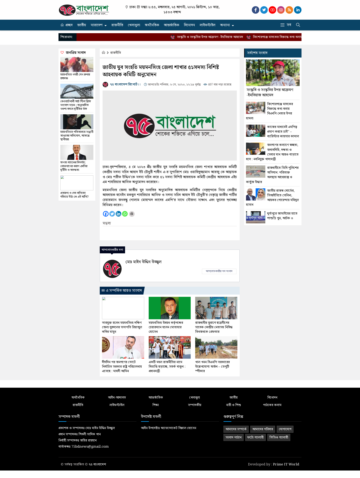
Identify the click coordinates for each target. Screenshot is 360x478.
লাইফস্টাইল (207, 25)
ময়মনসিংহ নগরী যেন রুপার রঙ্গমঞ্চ (75, 76)
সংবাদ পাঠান (234, 437)
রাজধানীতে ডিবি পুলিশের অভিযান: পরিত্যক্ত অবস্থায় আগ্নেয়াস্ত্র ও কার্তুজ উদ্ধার (272, 174)
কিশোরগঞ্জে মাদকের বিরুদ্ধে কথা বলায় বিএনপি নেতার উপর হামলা (285, 37)
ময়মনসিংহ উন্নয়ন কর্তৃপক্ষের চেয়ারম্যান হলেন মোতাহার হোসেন (166, 327)
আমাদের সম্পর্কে (236, 429)
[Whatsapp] (125, 214)
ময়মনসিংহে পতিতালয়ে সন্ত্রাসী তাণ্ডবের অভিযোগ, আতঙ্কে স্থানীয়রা (76, 135)
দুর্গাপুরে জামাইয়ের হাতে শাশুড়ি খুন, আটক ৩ (282, 216)
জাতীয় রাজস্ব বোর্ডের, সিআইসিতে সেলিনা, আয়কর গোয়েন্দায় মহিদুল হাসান (272, 197)
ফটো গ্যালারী (255, 437)
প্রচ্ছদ (69, 25)
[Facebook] (106, 214)
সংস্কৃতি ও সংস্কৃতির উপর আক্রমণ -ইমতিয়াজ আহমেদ (201, 37)
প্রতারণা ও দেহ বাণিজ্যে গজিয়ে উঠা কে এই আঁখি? (74, 195)
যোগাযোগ (285, 429)
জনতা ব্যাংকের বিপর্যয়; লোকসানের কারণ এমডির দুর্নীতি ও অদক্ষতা (73, 166)
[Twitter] (112, 214)
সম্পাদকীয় (194, 405)
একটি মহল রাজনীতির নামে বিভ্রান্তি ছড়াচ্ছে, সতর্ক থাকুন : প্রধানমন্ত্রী (167, 366)
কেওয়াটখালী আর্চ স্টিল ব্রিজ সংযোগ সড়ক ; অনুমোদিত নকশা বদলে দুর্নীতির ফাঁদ (75, 105)
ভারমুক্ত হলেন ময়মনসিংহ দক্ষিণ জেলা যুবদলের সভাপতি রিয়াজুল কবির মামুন (122, 327)
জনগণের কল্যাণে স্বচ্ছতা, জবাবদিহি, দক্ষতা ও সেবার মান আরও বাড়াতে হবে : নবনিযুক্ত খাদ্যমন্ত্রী (272, 152)
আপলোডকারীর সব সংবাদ (219, 271)
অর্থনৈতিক (152, 25)
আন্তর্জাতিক (171, 25)
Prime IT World (286, 464)
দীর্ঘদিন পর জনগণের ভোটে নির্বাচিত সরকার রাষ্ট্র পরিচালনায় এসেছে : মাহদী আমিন (122, 366)
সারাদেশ (97, 25)
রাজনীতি (117, 25)
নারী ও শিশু (233, 405)
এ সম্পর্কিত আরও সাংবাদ (123, 291)
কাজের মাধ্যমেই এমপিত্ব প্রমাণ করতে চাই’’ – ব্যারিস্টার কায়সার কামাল (283, 132)
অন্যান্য (225, 25)
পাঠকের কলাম (272, 405)
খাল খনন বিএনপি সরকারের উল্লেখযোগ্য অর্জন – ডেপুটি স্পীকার (212, 366)
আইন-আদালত (117, 397)
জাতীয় (81, 25)
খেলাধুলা (134, 25)
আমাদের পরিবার (262, 429)
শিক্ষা (155, 405)
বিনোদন (189, 25)
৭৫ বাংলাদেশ (97, 464)
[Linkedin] (118, 214)
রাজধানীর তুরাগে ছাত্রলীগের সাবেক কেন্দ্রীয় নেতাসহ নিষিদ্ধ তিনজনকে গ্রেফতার (213, 327)
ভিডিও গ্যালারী (278, 437)
